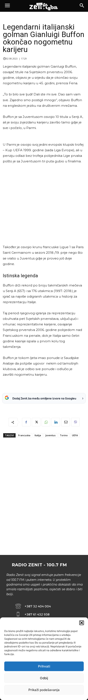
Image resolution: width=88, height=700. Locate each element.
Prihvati (44, 666)
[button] (81, 623)
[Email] (65, 422)
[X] (36, 422)
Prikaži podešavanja (44, 690)
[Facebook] (26, 422)
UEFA (75, 435)
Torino (64, 435)
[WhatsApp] (46, 422)
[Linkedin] (55, 422)
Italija (38, 435)
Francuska (24, 435)
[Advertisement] (43, 204)
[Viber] (75, 422)
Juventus (50, 435)
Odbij (44, 678)
